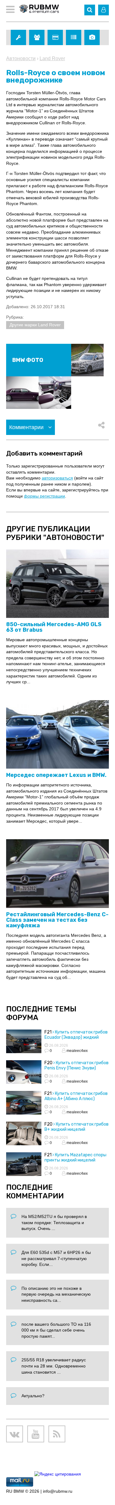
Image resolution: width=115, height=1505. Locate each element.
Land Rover (52, 58)
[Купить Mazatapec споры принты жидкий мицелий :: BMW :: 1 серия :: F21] (23, 1164)
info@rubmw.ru (57, 1491)
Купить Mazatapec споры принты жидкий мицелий (75, 1157)
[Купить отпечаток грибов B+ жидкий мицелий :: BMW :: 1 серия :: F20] (23, 1134)
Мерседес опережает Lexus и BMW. (56, 775)
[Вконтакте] (14, 1433)
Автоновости (21, 58)
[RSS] (56, 1433)
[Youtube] (35, 1433)
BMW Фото (27, 360)
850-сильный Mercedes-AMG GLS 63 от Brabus (54, 627)
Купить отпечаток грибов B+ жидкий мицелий (76, 1127)
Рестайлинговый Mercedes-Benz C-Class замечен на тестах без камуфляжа (57, 920)
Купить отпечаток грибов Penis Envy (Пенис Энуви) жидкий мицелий (76, 1068)
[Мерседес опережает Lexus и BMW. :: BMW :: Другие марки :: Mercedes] (57, 734)
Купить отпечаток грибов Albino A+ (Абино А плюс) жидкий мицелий (76, 1099)
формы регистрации (44, 496)
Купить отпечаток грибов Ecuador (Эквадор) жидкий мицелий (76, 1037)
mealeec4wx (77, 1051)
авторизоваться (57, 477)
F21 (48, 1032)
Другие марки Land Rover (35, 324)
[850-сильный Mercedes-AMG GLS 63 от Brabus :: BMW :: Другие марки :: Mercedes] (57, 584)
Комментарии (27, 427)
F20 (48, 1062)
